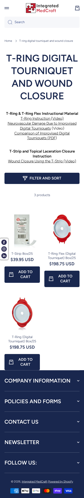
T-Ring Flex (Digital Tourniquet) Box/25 (62, 256)
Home (8, 40)
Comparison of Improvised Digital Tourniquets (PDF (42, 135)
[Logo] (42, 8)
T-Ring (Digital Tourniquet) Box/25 (22, 339)
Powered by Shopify (60, 481)
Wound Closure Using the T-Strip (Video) (42, 161)
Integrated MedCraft (34, 481)
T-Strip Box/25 (22, 254)
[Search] (8, 22)
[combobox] (42, 22)
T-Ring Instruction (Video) (42, 118)
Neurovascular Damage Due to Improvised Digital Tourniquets (42, 126)
